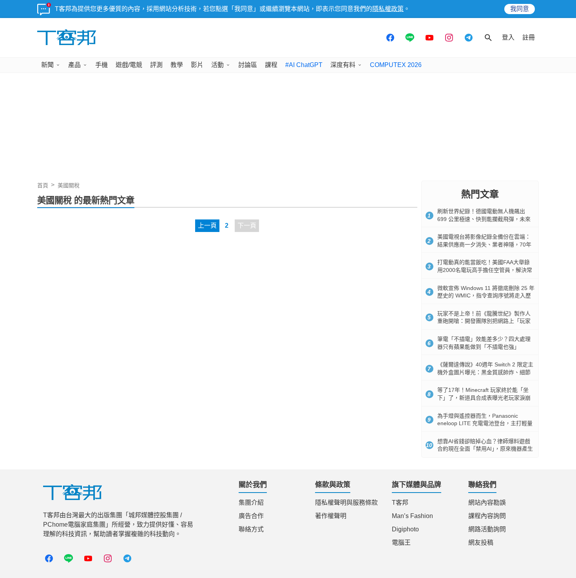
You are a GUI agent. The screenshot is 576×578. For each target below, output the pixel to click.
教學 (176, 65)
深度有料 (342, 65)
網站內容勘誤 (487, 502)
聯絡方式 (251, 529)
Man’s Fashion (412, 516)
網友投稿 (480, 542)
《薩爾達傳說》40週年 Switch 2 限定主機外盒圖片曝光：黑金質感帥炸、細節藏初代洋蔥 (485, 372)
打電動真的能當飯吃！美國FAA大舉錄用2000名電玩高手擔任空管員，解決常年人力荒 (484, 270)
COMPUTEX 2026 (396, 65)
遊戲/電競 (129, 65)
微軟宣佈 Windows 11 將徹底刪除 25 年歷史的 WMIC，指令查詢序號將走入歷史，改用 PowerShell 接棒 (485, 295)
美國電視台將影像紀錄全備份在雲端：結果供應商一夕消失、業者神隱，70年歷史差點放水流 (484, 244)
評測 (156, 65)
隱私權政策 (388, 8)
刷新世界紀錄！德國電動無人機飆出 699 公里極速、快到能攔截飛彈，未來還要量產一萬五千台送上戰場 (484, 219)
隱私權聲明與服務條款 (346, 502)
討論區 (247, 65)
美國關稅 (69, 185)
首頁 (42, 185)
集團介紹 (251, 502)
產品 (74, 65)
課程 (271, 65)
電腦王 (401, 542)
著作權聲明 (330, 516)
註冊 (528, 37)
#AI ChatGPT (303, 65)
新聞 (47, 65)
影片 (197, 65)
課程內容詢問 (487, 516)
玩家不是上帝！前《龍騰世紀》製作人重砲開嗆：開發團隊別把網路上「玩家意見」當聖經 (484, 321)
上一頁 (207, 225)
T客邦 (400, 502)
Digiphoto (405, 529)
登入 (508, 37)
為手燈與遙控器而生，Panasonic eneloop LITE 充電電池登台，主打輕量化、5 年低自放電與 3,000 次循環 (485, 423)
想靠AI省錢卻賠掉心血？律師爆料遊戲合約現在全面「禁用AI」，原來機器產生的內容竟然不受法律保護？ (485, 449)
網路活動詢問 (487, 529)
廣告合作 (251, 516)
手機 (101, 65)
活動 (217, 65)
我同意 (519, 8)
